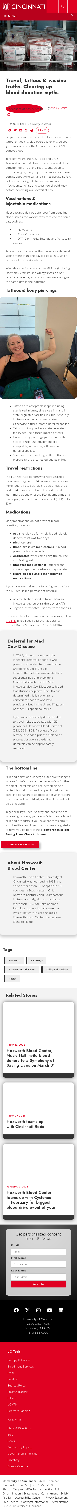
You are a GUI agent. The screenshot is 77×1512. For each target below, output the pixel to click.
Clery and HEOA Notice (27, 1489)
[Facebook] (16, 1310)
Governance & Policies (22, 1453)
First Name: (19, 1258)
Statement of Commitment (41, 1493)
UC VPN (12, 1404)
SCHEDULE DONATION (20, 844)
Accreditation (60, 1502)
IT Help (11, 1398)
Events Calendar (18, 1466)
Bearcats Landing (18, 1411)
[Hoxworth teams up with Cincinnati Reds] (38, 1096)
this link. (11, 620)
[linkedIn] (61, 1310)
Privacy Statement (56, 1497)
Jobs (10, 1434)
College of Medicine (58, 969)
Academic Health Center (22, 969)
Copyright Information (35, 1502)
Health (12, 978)
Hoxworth (14, 960)
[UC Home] (23, 6)
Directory (13, 1460)
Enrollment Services (20, 1366)
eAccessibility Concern (28, 1497)
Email (10, 1373)
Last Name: (19, 1270)
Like (41, 130)
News (11, 1441)
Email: (15, 1245)
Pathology (37, 960)
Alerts (6, 1489)
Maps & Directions (19, 1428)
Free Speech (10, 1502)
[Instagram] (38, 1310)
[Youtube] (50, 1310)
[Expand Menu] (72, 16)
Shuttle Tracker (17, 1392)
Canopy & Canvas (19, 1360)
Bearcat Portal (16, 1385)
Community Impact (19, 1447)
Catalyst (12, 1379)
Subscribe (38, 1284)
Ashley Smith (59, 108)
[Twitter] (27, 1310)
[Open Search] (63, 6)
